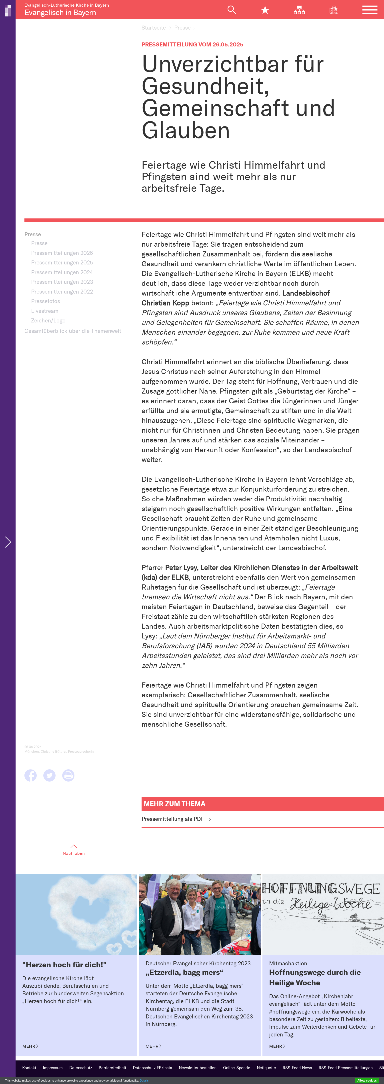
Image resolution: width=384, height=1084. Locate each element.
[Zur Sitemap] (303, 10)
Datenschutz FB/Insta (152, 1067)
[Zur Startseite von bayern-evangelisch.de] (8, 10)
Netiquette (266, 1067)
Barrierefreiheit (112, 1067)
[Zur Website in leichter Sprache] (337, 10)
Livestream (44, 311)
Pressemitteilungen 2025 (62, 262)
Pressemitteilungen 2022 (62, 291)
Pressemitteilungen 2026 (62, 253)
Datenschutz (80, 1067)
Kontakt (29, 1067)
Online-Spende (236, 1067)
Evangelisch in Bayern (60, 12)
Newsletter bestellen (197, 1067)
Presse (182, 27)
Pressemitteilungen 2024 (62, 272)
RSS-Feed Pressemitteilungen (346, 1067)
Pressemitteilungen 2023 (62, 281)
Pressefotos (45, 301)
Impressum (53, 1067)
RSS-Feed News (297, 1067)
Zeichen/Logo (48, 320)
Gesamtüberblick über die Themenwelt (72, 331)
